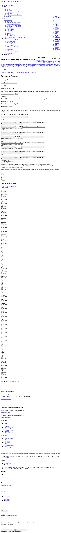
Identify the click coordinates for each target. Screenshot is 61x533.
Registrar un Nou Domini (13, 39)
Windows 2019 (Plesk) (41, 61)
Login (5, 424)
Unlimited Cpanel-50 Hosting (13, 24)
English (56, 27)
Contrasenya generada (6, 527)
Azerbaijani (57, 17)
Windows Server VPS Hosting (14, 26)
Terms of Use (7, 499)
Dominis (6, 38)
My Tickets (7, 441)
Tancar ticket (10, 515)
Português (57, 40)
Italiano (56, 36)
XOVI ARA (29, 66)
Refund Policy (7, 500)
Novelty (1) (9, 186)
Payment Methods (8, 438)
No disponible (4, 122)
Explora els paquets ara (6, 399)
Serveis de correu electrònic (7, 65)
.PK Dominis (10, 45)
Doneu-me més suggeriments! (8, 165)
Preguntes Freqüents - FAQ (13, 51)
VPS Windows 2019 (52, 61)
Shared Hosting (10, 29)
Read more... (7, 457)
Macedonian (57, 37)
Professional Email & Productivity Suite (16, 37)
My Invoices (7, 443)
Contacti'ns (6, 54)
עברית (56, 33)
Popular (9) (3, 186)
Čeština (56, 23)
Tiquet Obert (9, 49)
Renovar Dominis (11, 42)
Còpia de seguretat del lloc (20, 65)
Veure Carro (9, 13)
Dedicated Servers (11, 32)
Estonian (57, 28)
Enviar (15, 515)
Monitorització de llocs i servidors (15, 66)
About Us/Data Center (9, 432)
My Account (7, 440)
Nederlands (57, 25)
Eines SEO (43, 65)
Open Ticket (8, 463)
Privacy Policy (7, 496)
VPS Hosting (10, 30)
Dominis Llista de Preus (12, 46)
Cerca (16, 93)
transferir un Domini (11, 41)
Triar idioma (8, 16)
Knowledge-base (8, 447)
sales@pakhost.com (9, 464)
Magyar (56, 35)
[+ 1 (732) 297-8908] (4, 4)
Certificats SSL (23, 64)
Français (57, 31)
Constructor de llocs (37, 66)
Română (57, 43)
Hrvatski (57, 21)
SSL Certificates (10, 34)
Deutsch (56, 32)
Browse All (9, 21)
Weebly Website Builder (12, 36)
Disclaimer (6, 497)
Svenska (57, 47)
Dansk (56, 24)
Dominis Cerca (10, 43)
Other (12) (14, 186)
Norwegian (57, 39)
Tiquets (8, 50)
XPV (28, 65)
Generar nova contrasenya (8, 530)
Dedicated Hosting (8, 430)
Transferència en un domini (22, 72)
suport (5, 47)
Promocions (9, 53)
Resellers (9, 33)
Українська (57, 49)
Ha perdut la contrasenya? (13, 12)
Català (56, 18)
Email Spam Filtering (54, 64)
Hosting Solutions (8, 20)
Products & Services (9, 445)
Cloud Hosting (10, 28)
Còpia (25, 530)
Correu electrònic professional (53, 65)
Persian (56, 29)
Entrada (8, 9)
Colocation (55, 62)
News (5, 446)
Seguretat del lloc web (34, 65)
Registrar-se (9, 10)
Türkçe (56, 48)
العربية (56, 16)
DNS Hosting (4, 66)
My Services (7, 442)
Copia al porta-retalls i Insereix (14, 531)
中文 (56, 20)
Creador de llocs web (44, 64)
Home (5, 423)
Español (56, 45)
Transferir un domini (5, 412)
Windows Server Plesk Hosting (14, 25)
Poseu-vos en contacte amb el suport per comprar (12, 123)
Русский (57, 44)
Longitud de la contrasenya (7, 524)
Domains (6, 426)
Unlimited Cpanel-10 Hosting (13, 22)
